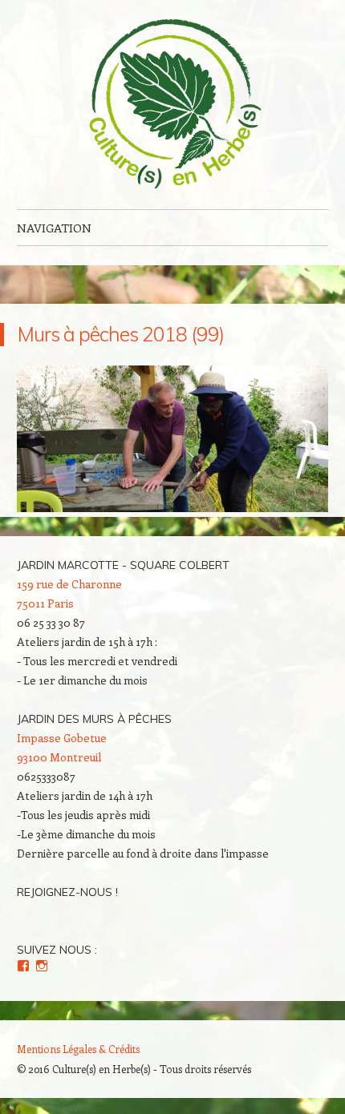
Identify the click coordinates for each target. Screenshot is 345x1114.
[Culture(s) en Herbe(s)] (172, 104)
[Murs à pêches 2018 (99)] (172, 507)
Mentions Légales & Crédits (78, 1048)
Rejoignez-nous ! (67, 892)
